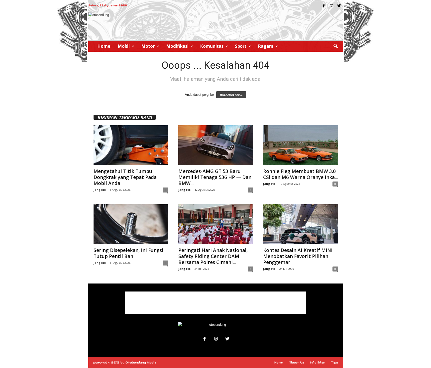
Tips (334, 362)
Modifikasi (177, 46)
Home (103, 46)
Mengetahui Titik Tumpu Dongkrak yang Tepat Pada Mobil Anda (125, 177)
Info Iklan (317, 362)
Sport (240, 46)
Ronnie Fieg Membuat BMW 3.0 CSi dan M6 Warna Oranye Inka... (300, 174)
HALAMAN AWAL (231, 94)
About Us (296, 362)
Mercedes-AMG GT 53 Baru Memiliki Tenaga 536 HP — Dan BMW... (214, 177)
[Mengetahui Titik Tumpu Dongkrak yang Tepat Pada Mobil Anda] (131, 145)
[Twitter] (339, 6)
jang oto (100, 190)
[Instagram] (331, 6)
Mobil (124, 46)
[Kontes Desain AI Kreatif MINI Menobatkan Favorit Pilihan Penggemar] (300, 224)
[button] (335, 46)
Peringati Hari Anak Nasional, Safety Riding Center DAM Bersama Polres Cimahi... (213, 256)
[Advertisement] (215, 303)
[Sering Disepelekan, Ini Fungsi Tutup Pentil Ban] (131, 224)
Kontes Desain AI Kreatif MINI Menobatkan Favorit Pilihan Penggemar (297, 256)
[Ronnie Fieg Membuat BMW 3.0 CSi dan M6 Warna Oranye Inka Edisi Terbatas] (300, 145)
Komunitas (211, 46)
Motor (148, 46)
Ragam (265, 46)
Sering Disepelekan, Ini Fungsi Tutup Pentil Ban (128, 253)
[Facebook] (324, 6)
